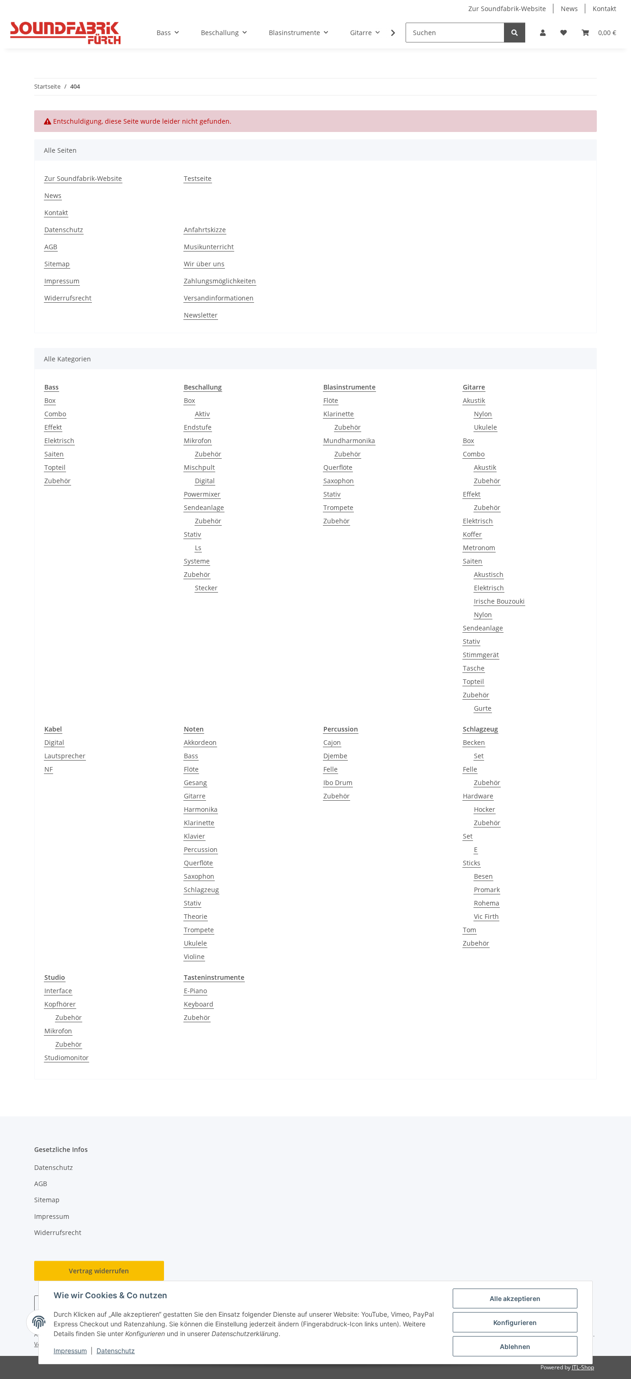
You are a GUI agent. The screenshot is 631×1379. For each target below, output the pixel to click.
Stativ (192, 534)
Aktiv (202, 413)
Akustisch (489, 574)
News (569, 8)
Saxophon (338, 480)
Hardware (478, 795)
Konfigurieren (515, 1322)
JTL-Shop (583, 1367)
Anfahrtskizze (205, 229)
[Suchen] (514, 32)
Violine (194, 956)
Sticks (471, 862)
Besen (483, 876)
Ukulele (485, 427)
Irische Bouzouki (499, 601)
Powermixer (202, 494)
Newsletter (201, 315)
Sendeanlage (204, 507)
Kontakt (604, 8)
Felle (330, 769)
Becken (474, 742)
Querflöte (337, 467)
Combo (55, 413)
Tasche (474, 668)
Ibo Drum (337, 782)
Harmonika (201, 809)
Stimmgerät (481, 654)
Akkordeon (200, 742)
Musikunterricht (209, 246)
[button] (543, 32)
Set (479, 755)
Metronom (479, 547)
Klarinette (338, 413)
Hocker (484, 809)
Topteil (55, 467)
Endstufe (198, 427)
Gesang (195, 782)
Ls (198, 547)
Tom (469, 929)
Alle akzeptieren (515, 1298)
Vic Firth (486, 916)
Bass (191, 755)
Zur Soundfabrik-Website (507, 8)
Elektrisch (59, 440)
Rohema (486, 903)
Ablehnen (515, 1346)
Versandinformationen (219, 298)
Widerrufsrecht (67, 298)
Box (49, 400)
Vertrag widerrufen (99, 1270)
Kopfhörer (60, 1004)
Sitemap (57, 263)
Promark (487, 889)
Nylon (483, 413)
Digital (205, 480)
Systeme (197, 561)
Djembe (335, 755)
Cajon (332, 742)
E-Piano (195, 990)
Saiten (54, 454)
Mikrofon (198, 440)
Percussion (201, 849)
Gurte (482, 708)
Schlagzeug (201, 889)
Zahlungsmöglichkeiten (220, 280)
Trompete (338, 507)
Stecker (206, 587)
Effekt (53, 427)
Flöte (330, 400)
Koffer (472, 534)
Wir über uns (204, 263)
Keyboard (198, 1004)
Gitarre (195, 795)
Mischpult (199, 467)
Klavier (194, 836)
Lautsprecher (64, 755)
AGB (50, 246)
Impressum (70, 1351)
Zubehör (57, 480)
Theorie (195, 916)
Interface (58, 990)
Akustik (474, 400)
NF (48, 769)
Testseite (198, 178)
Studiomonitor (66, 1057)
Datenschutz (116, 1351)
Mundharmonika (349, 440)
